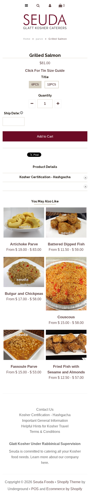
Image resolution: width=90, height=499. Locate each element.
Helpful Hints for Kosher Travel (45, 426)
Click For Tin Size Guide (45, 70)
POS (35, 489)
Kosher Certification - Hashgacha (45, 415)
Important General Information (45, 420)
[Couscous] (66, 309)
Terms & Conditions (45, 431)
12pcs (51, 84)
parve (39, 39)
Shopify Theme (69, 482)
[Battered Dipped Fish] (66, 236)
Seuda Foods (43, 482)
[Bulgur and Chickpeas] (23, 286)
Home (26, 39)
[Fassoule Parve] (23, 359)
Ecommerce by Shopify (64, 489)
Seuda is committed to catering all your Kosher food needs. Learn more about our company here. (45, 457)
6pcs (35, 84)
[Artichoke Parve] (23, 236)
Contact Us (45, 409)
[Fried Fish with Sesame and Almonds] (66, 359)
